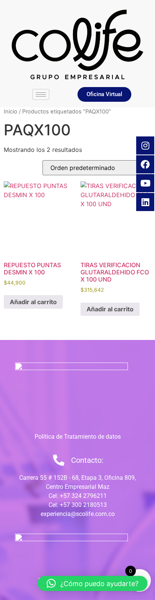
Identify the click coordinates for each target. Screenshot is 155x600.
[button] (92, 583)
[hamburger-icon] (40, 94)
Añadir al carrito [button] (33, 302)
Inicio (10, 111)
